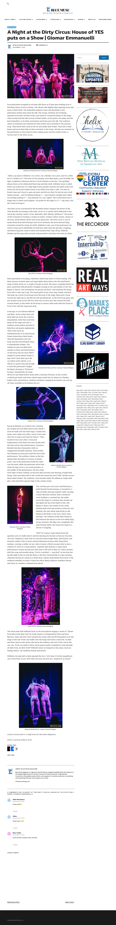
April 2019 (91, 416)
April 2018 (88, 421)
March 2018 (96, 421)
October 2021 (103, 405)
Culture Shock (25, 19)
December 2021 (81, 405)
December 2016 (81, 427)
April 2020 (97, 412)
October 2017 (96, 423)
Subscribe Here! (105, 19)
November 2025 (86, 392)
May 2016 (79, 429)
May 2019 (84, 416)
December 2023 (86, 399)
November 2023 (97, 399)
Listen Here (40, 19)
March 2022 (100, 403)
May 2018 (80, 421)
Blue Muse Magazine (23, 45)
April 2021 (99, 408)
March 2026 (96, 390)
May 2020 (89, 412)
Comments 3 (43, 45)
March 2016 (95, 429)
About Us (92, 19)
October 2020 (80, 412)
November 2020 (97, 410)
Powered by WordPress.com (15, 920)
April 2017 (80, 425)
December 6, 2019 (18, 835)
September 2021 (81, 408)
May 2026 (79, 390)
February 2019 (81, 418)
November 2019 (97, 414)
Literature (54, 19)
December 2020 (86, 410)
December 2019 (86, 414)
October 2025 (97, 392)
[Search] (8, 3)
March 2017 (89, 425)
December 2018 (92, 418)
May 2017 (105, 423)
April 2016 (87, 429)
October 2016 (103, 427)
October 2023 (80, 401)
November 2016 (93, 427)
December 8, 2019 (18, 801)
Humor (80, 19)
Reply (16, 811)
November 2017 (86, 423)
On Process (68, 19)
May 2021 (91, 408)
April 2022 (91, 403)
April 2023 (97, 401)
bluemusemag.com (23, 781)
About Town (9, 19)
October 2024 (80, 397)
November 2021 (93, 405)
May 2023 (89, 401)
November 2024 (97, 395)
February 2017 (98, 425)
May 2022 (84, 403)
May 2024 (89, 397)
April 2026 (87, 390)
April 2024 (97, 397)
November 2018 (103, 418)
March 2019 (100, 416)
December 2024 (86, 395)
